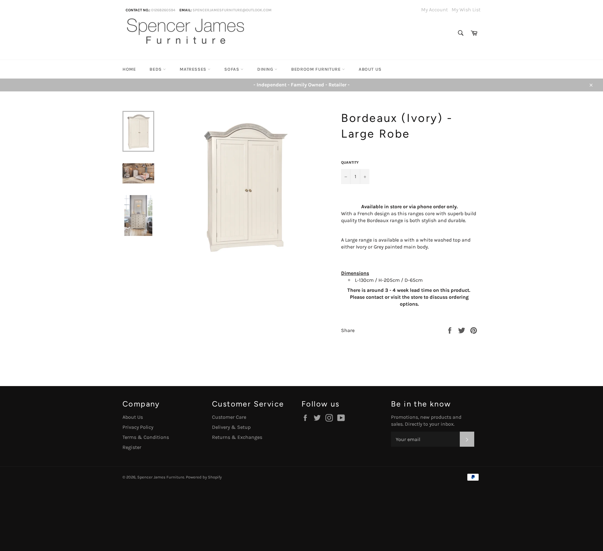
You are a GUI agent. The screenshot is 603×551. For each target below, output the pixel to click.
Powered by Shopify (204, 477)
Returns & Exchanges (237, 437)
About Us (370, 69)
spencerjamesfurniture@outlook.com (232, 10)
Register (131, 447)
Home (129, 69)
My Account (434, 10)
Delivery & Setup (231, 427)
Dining (265, 69)
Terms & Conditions (145, 437)
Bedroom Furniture (316, 69)
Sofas (232, 69)
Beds (156, 69)
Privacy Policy (137, 427)
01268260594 (163, 10)
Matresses (194, 69)
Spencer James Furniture (160, 477)
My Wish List (466, 10)
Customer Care (229, 417)
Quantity (350, 162)
